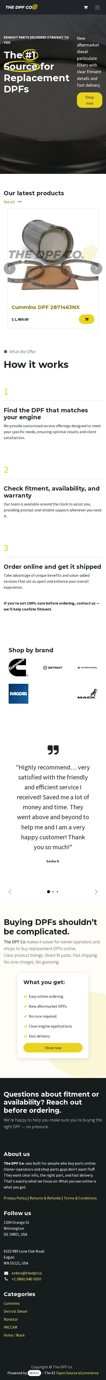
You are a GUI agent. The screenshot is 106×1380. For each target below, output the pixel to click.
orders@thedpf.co (27, 1272)
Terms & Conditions (80, 1197)
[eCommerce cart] (85, 7)
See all (10, 201)
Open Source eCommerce (77, 1372)
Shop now (89, 100)
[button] (86, 319)
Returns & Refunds (45, 1197)
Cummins (12, 1303)
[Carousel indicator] (48, 891)
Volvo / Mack (14, 1335)
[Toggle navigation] (97, 7)
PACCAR (10, 1327)
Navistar (11, 1319)
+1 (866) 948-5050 (26, 1278)
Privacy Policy (15, 1197)
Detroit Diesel (15, 1311)
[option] (53, 268)
